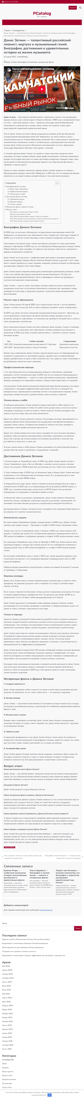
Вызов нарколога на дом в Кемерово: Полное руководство (23, 947)
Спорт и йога (7, 1087)
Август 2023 (7, 1025)
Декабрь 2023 (7, 1013)
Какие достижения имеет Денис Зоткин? (25, 212)
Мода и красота (7, 1071)
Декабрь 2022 (7, 1029)
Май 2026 (6, 966)
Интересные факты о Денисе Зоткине (20, 207)
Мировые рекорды (16, 202)
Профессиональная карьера (19, 191)
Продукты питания (9, 1079)
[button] (55, 183)
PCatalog (42, 13)
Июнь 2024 (6, 990)
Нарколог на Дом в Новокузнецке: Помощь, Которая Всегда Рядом (26, 939)
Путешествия (7, 1083)
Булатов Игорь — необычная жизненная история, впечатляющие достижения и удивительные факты (15, 875)
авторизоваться (46, 910)
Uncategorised (9, 847)
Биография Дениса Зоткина (16, 186)
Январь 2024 (7, 1009)
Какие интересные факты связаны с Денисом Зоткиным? (31, 216)
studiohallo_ (24, 57)
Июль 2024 (6, 986)
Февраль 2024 (7, 1005)
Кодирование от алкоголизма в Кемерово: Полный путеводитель (25, 943)
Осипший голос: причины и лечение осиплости (19, 951)
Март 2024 (6, 1002)
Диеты (4, 1063)
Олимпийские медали (17, 199)
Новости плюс (7, 1075)
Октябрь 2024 (7, 974)
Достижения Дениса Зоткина (17, 197)
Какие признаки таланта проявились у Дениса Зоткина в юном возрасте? (36, 219)
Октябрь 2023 (7, 1021)
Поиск (4, 923)
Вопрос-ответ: (12, 209)
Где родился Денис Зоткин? (22, 214)
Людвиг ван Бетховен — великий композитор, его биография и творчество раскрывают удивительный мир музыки (68, 876)
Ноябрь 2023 (7, 1017)
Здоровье (5, 1068)
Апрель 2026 (7, 970)
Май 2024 (6, 994)
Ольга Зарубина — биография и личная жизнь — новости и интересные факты (40, 874)
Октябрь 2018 (7, 1041)
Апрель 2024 (7, 998)
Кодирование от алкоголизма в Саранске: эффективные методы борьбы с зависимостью (33, 955)
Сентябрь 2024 (8, 978)
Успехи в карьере (16, 204)
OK (50, 1095)
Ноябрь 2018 (7, 1037)
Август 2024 (7, 982)
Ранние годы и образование (19, 189)
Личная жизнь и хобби (17, 194)
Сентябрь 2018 (7, 1045)
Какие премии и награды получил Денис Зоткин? (29, 221)
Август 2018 (6, 1049)
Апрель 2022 (7, 1033)
